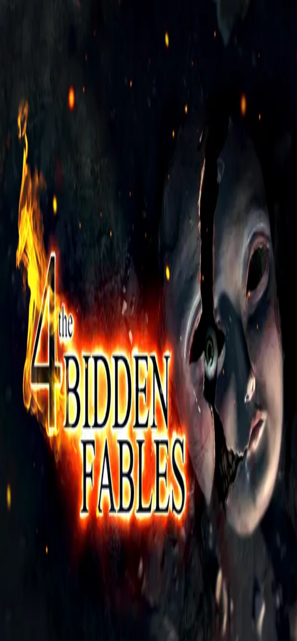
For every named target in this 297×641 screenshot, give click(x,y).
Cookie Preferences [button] (32, 504)
